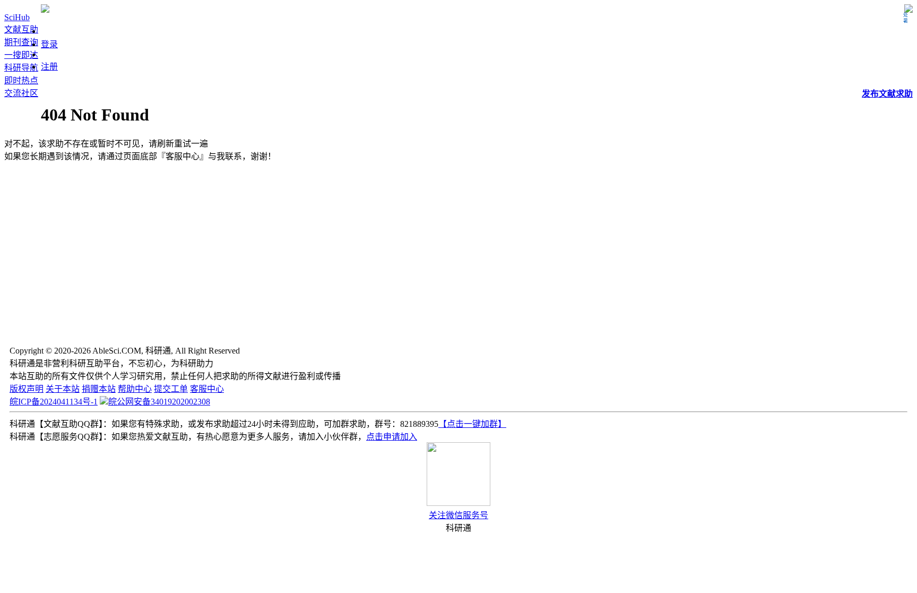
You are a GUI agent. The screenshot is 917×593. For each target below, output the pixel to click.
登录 (49, 44)
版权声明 (27, 388)
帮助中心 (135, 388)
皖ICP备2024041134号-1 (54, 401)
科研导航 (21, 67)
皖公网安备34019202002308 (159, 401)
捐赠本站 (99, 388)
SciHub (17, 17)
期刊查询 (21, 42)
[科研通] (45, 9)
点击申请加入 (391, 436)
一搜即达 (21, 54)
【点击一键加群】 (472, 423)
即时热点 (21, 80)
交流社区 (21, 93)
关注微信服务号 (458, 515)
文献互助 (21, 29)
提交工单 (171, 388)
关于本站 (63, 388)
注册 (49, 66)
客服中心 (207, 388)
